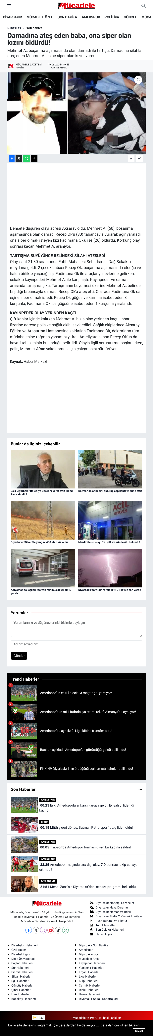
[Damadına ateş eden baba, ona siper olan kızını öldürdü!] (76, 113)
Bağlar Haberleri (22, 963)
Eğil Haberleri (20, 981)
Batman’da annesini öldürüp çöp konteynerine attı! (110, 490)
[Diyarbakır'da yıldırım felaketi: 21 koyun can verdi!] (110, 568)
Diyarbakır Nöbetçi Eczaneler (115, 903)
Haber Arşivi (104, 934)
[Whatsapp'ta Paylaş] (26, 158)
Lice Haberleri (88, 976)
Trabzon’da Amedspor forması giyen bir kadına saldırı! (85, 847)
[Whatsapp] (65, 930)
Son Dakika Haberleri (110, 929)
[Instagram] (43, 930)
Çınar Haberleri (21, 990)
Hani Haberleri (20, 994)
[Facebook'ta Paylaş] (12, 158)
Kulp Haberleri (88, 981)
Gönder (19, 656)
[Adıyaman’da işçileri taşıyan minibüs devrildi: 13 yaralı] (43, 568)
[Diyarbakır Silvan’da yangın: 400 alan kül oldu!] (43, 520)
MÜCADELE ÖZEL (39, 17)
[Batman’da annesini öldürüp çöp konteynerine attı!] (110, 469)
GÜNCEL (130, 17)
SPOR (44, 821)
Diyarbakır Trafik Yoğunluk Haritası (119, 916)
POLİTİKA (111, 17)
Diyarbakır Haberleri (24, 945)
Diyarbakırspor (88, 954)
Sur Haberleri (20, 968)
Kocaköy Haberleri (23, 999)
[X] (36, 930)
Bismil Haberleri (22, 972)
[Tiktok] (58, 930)
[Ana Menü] (9, 6)
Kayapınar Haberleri (92, 963)
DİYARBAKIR (12, 17)
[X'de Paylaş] (19, 158)
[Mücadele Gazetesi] (76, 5)
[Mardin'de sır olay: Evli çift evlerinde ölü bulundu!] (110, 520)
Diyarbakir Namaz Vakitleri (113, 912)
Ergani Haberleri (89, 972)
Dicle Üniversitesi (23, 959)
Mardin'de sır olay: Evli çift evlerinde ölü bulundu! (109, 542)
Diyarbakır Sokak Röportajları (98, 999)
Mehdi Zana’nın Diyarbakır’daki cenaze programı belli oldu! (88, 887)
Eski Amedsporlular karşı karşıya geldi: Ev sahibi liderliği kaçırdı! (86, 808)
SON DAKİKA (67, 17)
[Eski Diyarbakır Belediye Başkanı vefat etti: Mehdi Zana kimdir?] (43, 469)
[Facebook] (28, 930)
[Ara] (143, 6)
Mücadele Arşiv (89, 959)
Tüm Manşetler (106, 925)
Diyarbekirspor (21, 954)
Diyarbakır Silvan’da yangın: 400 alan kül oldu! (40, 542)
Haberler (14, 28)
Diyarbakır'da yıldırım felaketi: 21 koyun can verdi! (109, 589)
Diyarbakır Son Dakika (93, 945)
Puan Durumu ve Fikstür (111, 921)
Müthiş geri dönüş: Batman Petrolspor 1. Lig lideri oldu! (86, 827)
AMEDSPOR (91, 17)
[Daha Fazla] (34, 158)
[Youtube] (50, 930)
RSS (40, 1018)
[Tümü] (140, 789)
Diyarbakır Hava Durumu (112, 907)
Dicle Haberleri (89, 990)
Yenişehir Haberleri (91, 968)
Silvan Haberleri (21, 976)
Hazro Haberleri (89, 994)
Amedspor (86, 950)
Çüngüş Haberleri (22, 985)
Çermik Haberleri (90, 985)
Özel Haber (18, 950)
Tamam (139, 1031)
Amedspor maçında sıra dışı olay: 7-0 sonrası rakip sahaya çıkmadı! (88, 867)
